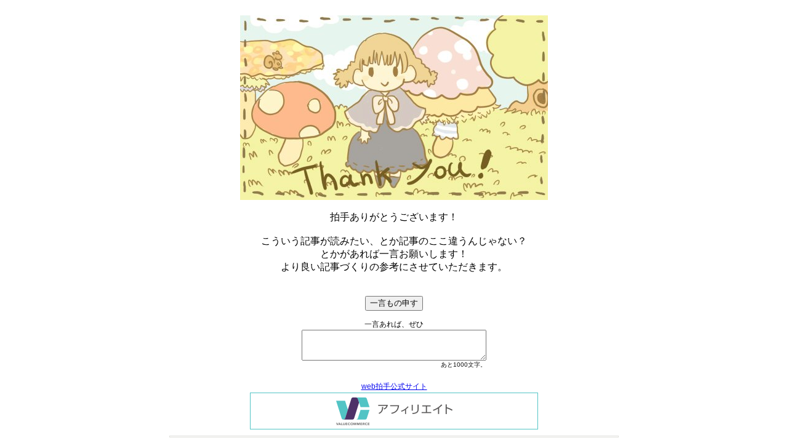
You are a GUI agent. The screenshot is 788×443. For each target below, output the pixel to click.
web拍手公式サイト (394, 386)
